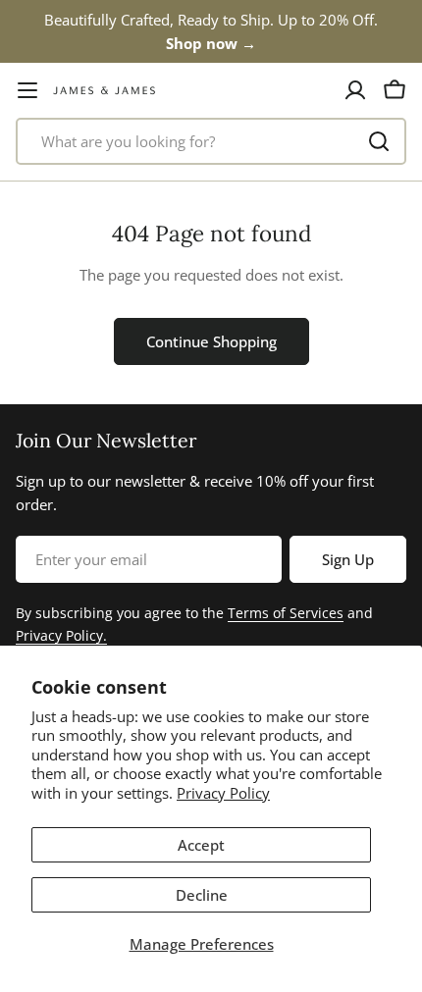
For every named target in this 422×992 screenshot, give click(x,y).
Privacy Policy (223, 793)
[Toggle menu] (27, 90)
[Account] (355, 90)
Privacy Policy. (61, 635)
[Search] (379, 141)
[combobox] (211, 141)
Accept (201, 845)
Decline (202, 895)
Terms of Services (285, 612)
